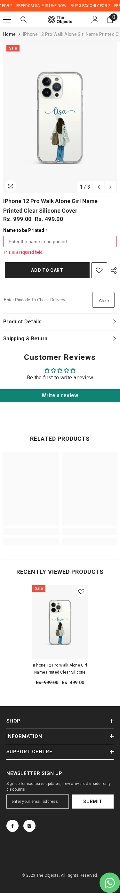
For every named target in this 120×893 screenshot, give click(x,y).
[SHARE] (112, 270)
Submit (92, 801)
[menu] (7, 19)
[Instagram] (29, 826)
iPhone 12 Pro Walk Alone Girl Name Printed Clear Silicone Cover (60, 669)
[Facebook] (12, 826)
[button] (98, 187)
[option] (60, 117)
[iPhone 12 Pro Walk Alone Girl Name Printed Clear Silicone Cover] (60, 622)
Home (9, 34)
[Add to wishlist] (99, 270)
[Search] (24, 19)
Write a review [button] (60, 395)
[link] (31, 531)
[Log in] (95, 19)
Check (104, 301)
